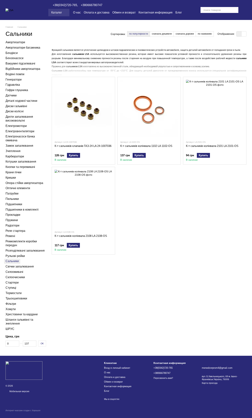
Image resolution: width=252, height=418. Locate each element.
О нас (77, 12)
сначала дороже (185, 33)
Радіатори (12, 225)
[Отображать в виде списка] (243, 33)
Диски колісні (15, 111)
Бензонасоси (14, 58)
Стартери (12, 282)
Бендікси (12, 52)
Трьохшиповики (16, 298)
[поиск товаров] (235, 10)
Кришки (11, 177)
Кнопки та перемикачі (20, 166)
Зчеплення (13, 151)
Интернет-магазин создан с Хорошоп (23, 410)
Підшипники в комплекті (22, 209)
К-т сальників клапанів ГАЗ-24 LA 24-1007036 (83, 145)
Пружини (12, 220)
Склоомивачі (14, 271)
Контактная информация (155, 12)
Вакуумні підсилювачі (20, 63)
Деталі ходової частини (21, 100)
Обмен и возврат (124, 12)
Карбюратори (15, 156)
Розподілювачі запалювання (25, 250)
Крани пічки (13, 172)
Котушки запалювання (21, 161)
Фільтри (11, 303)
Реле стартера (15, 230)
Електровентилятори (20, 131)
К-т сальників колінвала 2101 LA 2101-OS (212, 145)
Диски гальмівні (16, 106)
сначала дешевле (162, 33)
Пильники (12, 198)
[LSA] (24, 370)
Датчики (11, 95)
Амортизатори (15, 42)
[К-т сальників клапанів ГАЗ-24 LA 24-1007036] (83, 108)
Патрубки (12, 193)
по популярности (138, 33)
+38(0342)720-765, (65, 5)
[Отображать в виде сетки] (239, 33)
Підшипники (14, 204)
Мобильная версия (19, 391)
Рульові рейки (15, 255)
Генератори (14, 79)
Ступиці (11, 287)
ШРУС (10, 328)
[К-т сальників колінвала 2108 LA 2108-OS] (83, 198)
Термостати (14, 293)
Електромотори (16, 125)
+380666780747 (91, 5)
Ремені (10, 236)
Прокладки (13, 214)
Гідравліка (13, 84)
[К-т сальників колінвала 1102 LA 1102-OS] (149, 108)
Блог (178, 12)
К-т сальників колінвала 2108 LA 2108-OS (81, 235)
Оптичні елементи (18, 188)
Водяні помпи (15, 74)
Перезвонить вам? (163, 378)
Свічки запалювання (20, 266)
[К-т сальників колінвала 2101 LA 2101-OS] (215, 108)
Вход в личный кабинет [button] (117, 367)
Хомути (11, 308)
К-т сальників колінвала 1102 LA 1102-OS (146, 145)
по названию (205, 33)
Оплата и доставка (96, 12)
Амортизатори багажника (23, 47)
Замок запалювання (19, 145)
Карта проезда (210, 383)
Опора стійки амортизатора (24, 182)
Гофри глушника (17, 90)
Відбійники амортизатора (23, 68)
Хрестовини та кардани (22, 314)
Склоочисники (15, 277)
